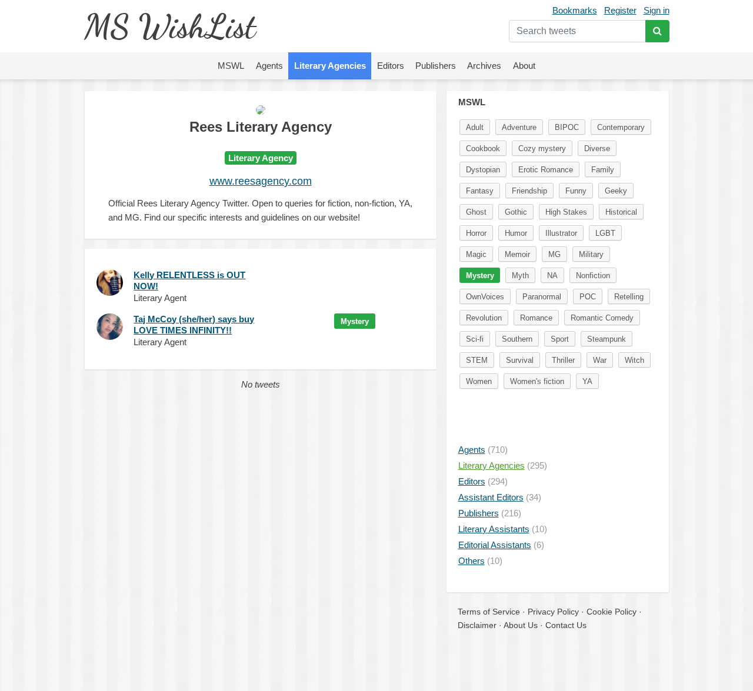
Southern (517, 339)
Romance (536, 317)
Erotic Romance (545, 169)
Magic (476, 254)
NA (552, 275)
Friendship (529, 190)
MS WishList (169, 26)
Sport (560, 339)
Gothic (516, 212)
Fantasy (480, 190)
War (600, 360)
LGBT (605, 233)
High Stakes (566, 212)
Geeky (616, 190)
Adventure (519, 127)
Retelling (629, 296)
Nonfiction (593, 275)
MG (554, 254)
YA (587, 381)
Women (479, 381)
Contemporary (621, 127)
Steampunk (606, 339)
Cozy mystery (542, 148)
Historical (621, 212)
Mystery (355, 321)
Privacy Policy (553, 611)
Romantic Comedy (602, 317)
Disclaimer (477, 625)
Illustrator (561, 233)
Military (591, 254)
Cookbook (483, 148)
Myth (520, 275)
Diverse (597, 148)
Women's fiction (537, 381)
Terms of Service (489, 611)
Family (602, 169)
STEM (477, 360)
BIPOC (567, 127)
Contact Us (566, 625)
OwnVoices (485, 296)
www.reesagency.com (260, 181)
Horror (476, 233)
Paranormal (541, 296)
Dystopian (483, 169)
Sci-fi (475, 339)
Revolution (484, 317)
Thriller (563, 360)
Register (620, 10)
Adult (475, 127)
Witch (634, 360)
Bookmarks (574, 10)
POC (587, 296)
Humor (516, 233)
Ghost (476, 212)
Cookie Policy (612, 611)
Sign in (656, 10)
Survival (520, 360)
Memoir (517, 254)
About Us (521, 625)
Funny (576, 190)
